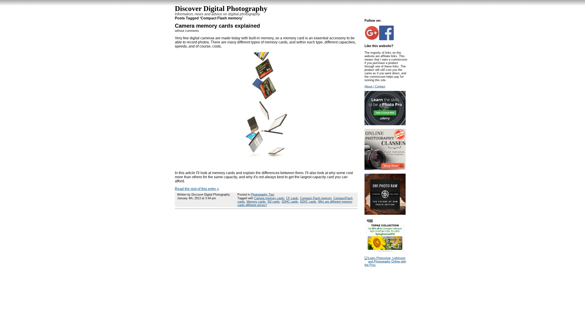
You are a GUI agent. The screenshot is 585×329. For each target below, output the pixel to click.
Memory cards (256, 201)
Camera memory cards (269, 198)
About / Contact (374, 86)
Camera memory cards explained (217, 26)
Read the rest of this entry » (197, 189)
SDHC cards (290, 201)
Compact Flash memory (316, 198)
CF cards (292, 198)
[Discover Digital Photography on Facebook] (386, 39)
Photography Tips (262, 194)
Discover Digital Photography (221, 8)
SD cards (273, 201)
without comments (187, 30)
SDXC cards (308, 201)
